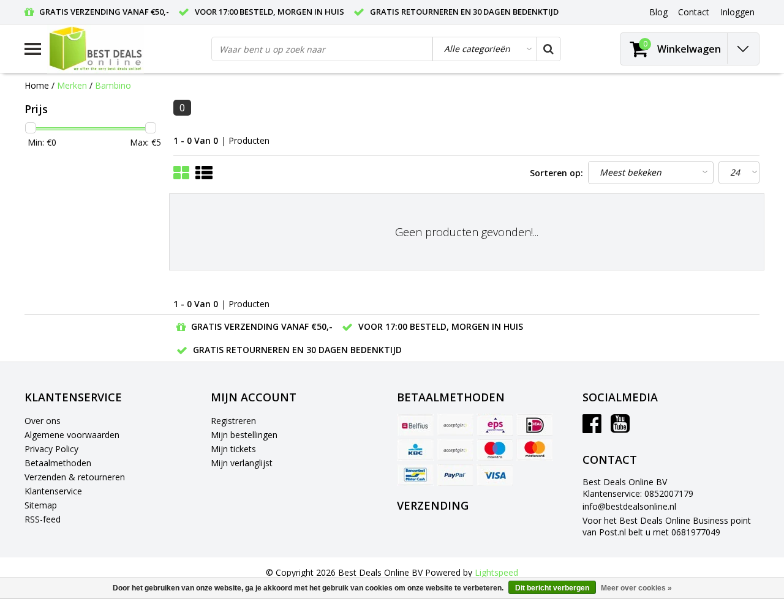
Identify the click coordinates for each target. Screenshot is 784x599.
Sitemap (40, 505)
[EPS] (495, 425)
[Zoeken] (548, 49)
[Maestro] (495, 450)
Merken (72, 85)
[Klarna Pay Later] (455, 450)
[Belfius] (415, 425)
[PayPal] (455, 475)
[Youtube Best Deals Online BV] (620, 428)
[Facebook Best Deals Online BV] (591, 428)
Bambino (113, 85)
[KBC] (415, 450)
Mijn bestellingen (244, 435)
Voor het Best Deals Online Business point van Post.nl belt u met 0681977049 (666, 526)
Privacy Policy (51, 449)
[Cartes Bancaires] (455, 425)
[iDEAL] (534, 425)
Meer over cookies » (636, 588)
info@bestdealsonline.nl (629, 506)
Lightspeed (496, 572)
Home (36, 85)
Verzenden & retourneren (74, 477)
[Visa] (495, 475)
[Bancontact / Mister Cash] (415, 475)
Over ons (42, 420)
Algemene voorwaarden (71, 435)
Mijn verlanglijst (242, 463)
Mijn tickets (233, 449)
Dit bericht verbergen (552, 588)
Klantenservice (53, 491)
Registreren (233, 420)
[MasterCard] (534, 450)
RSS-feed (42, 519)
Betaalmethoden (57, 463)
